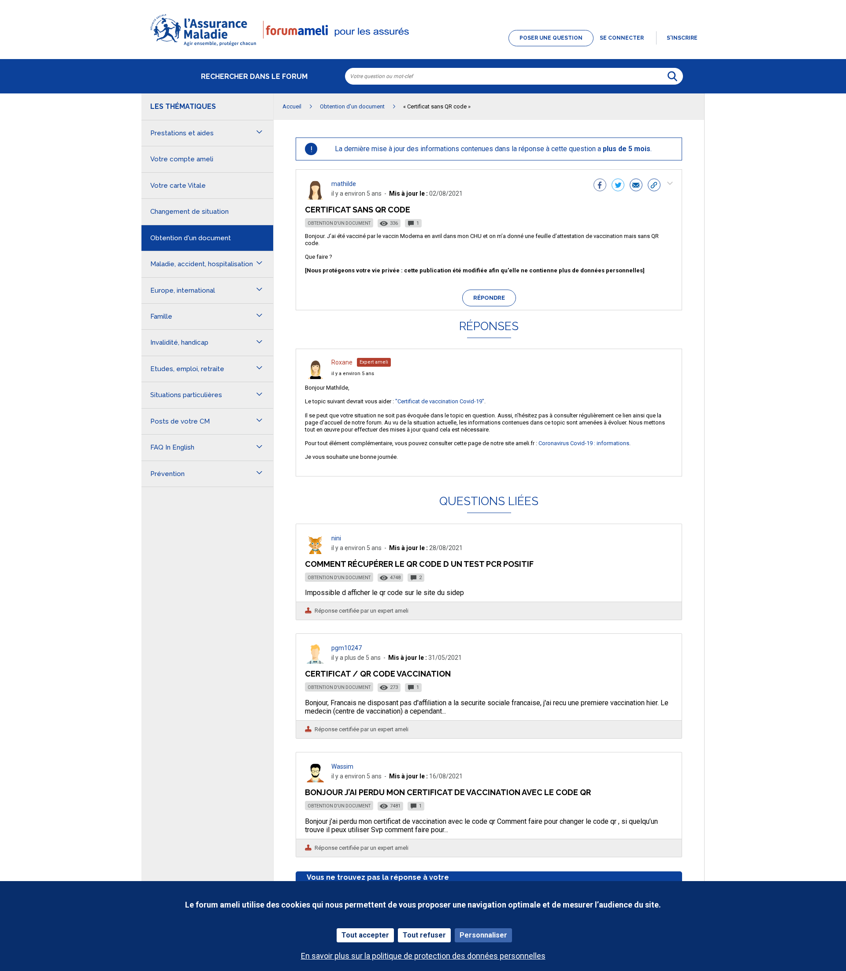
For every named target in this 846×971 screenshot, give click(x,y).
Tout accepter (365, 935)
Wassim (342, 766)
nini (336, 538)
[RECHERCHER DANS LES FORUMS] (672, 76)
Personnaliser (483, 935)
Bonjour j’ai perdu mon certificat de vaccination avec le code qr (448, 792)
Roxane (341, 362)
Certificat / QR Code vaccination (378, 673)
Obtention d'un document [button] (190, 238)
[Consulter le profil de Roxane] (315, 376)
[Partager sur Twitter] (618, 186)
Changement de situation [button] (189, 212)
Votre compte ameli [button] (181, 159)
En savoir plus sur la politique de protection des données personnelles (423, 955)
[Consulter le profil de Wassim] (315, 780)
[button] (423, 46)
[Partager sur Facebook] (600, 186)
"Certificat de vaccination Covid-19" (439, 401)
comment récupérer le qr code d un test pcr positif (419, 564)
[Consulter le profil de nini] (315, 551)
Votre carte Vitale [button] (178, 186)
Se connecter (622, 38)
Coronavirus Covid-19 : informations (583, 443)
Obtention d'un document (339, 223)
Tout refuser (424, 935)
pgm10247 (346, 647)
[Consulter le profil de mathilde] (315, 197)
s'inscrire (682, 38)
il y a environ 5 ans (352, 373)
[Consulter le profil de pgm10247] (315, 661)
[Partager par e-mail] (636, 186)
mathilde (343, 183)
